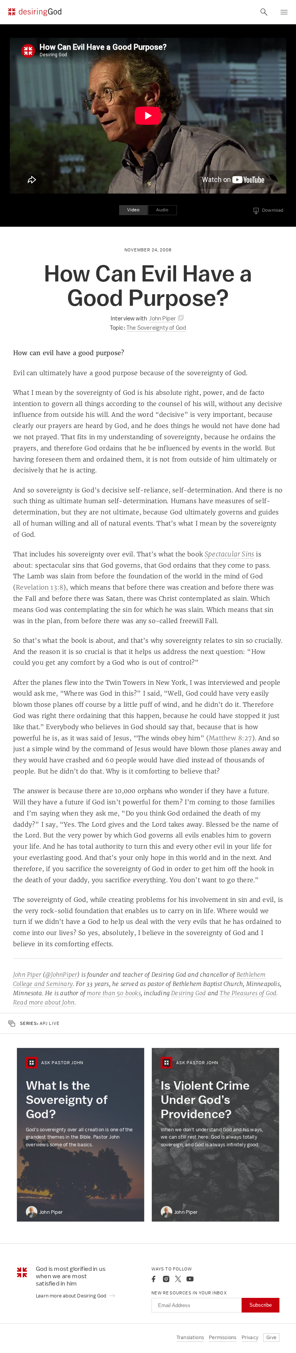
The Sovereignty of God (156, 327)
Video (133, 210)
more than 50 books (114, 993)
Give (271, 1337)
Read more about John (43, 1002)
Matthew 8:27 (230, 738)
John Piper (27, 974)
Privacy (250, 1337)
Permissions (222, 1337)
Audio (162, 210)
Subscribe (260, 1305)
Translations (190, 1337)
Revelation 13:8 (39, 587)
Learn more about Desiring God (72, 1295)
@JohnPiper (61, 974)
